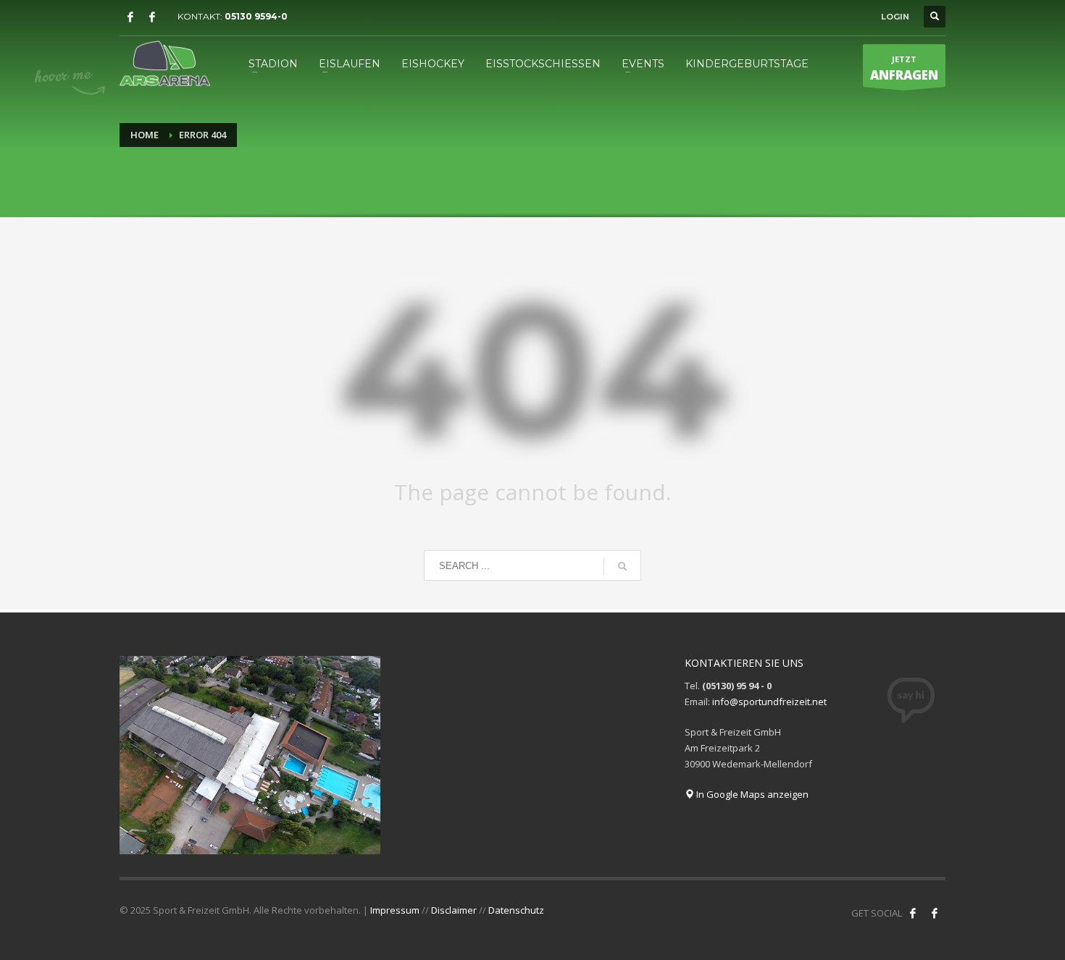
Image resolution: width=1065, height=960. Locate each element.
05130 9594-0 (256, 16)
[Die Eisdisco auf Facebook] (152, 17)
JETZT (904, 68)
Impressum (394, 910)
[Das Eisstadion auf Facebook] (130, 17)
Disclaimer (454, 910)
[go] (622, 566)
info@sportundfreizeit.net (769, 701)
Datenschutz (516, 910)
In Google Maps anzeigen (751, 794)
